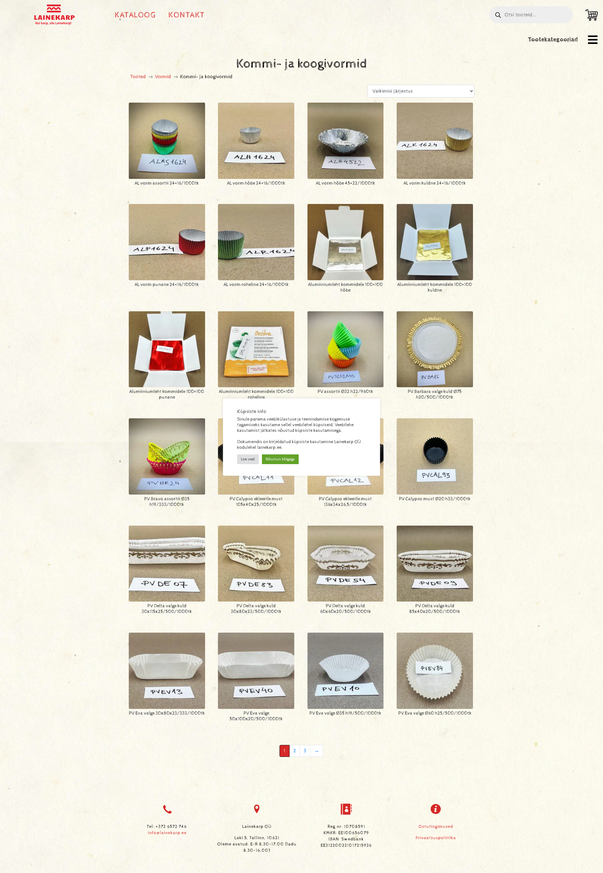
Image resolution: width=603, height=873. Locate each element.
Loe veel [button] (248, 459)
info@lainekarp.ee (167, 832)
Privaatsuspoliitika (436, 837)
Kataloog (135, 14)
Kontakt (186, 14)
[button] (592, 39)
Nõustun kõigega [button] (280, 459)
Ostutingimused (436, 826)
